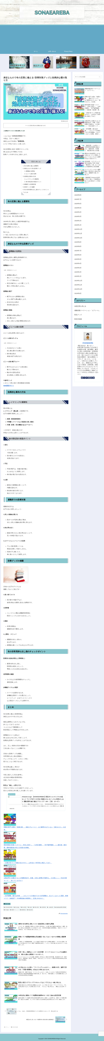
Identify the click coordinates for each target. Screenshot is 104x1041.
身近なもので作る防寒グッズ (32, 168)
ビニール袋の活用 (31, 173)
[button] (99, 77)
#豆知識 (7, 909)
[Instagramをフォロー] (89, 378)
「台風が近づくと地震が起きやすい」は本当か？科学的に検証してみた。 (28, 863)
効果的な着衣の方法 (30, 176)
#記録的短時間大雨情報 (61, 907)
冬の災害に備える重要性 (31, 166)
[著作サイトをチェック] (82, 378)
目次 (33, 161)
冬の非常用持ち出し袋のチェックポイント (36, 189)
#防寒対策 (23, 909)
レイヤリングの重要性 (32, 179)
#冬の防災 (24, 907)
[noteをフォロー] (91, 378)
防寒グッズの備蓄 (29, 187)
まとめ (26, 192)
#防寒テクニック (15, 909)
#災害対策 (43, 907)
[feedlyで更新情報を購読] (93, 378)
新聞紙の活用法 (30, 171)
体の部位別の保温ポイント (33, 181)
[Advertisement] (52, 36)
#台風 (30, 907)
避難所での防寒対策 (30, 184)
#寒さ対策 (36, 907)
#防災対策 (30, 909)
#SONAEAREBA (8, 907)
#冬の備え (17, 907)
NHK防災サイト (8, 385)
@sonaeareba (87, 343)
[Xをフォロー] (84, 378)
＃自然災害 (50, 907)
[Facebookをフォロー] (87, 378)
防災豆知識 (7, 903)
